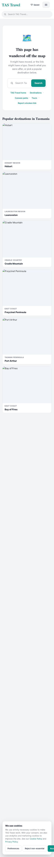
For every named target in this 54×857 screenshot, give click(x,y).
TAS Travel (11, 5)
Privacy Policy (11, 841)
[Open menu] (46, 5)
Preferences (13, 848)
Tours (34, 98)
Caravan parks (21, 98)
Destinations (36, 93)
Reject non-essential (34, 848)
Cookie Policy (36, 838)
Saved (35, 4)
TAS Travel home (18, 93)
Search (38, 83)
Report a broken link (27, 103)
